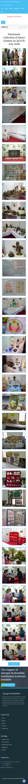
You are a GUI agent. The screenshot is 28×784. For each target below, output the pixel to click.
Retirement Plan (5, 739)
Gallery (10, 8)
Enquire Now (14, 664)
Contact (22, 8)
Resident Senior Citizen (7, 744)
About (6, 8)
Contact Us (4, 725)
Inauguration (16, 8)
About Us (4, 720)
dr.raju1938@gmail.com (8, 767)
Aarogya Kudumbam (13, 673)
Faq (2, 12)
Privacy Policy (5, 728)
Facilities (4, 749)
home (20, 27)
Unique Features (5, 742)
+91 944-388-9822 (6, 5)
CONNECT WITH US (8, 685)
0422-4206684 (6, 765)
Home (2, 8)
